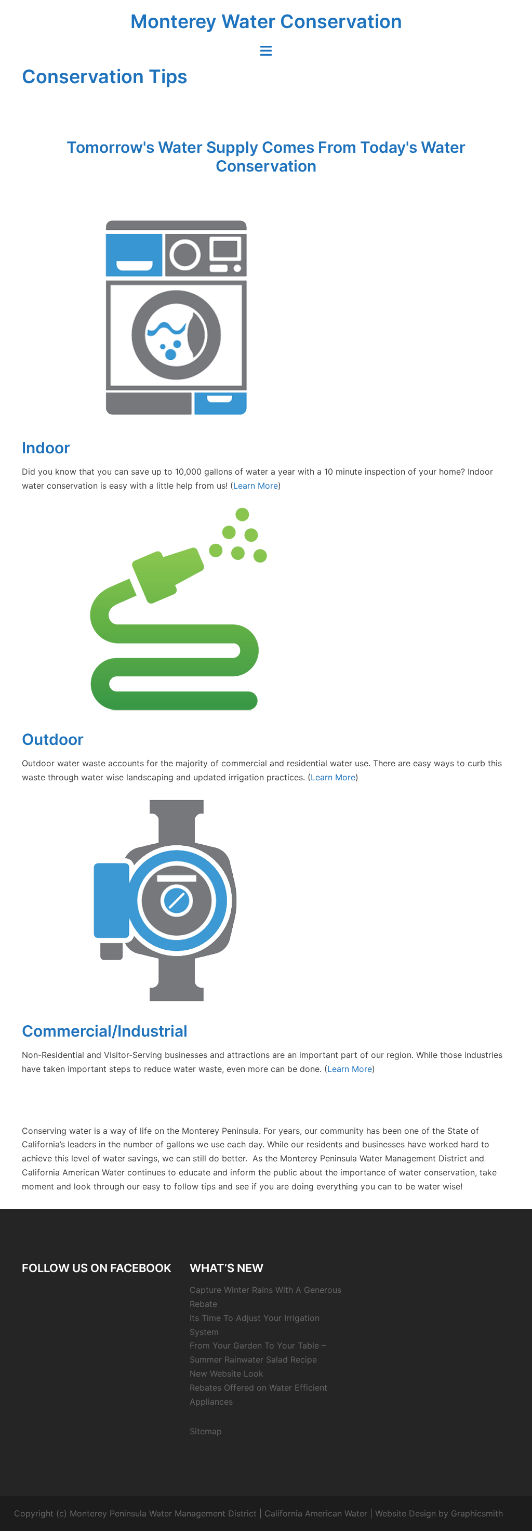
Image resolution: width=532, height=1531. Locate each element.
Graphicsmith (477, 1513)
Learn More (255, 485)
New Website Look (226, 1373)
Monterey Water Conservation (266, 21)
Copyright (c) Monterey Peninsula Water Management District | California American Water (190, 1513)
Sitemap (206, 1431)
